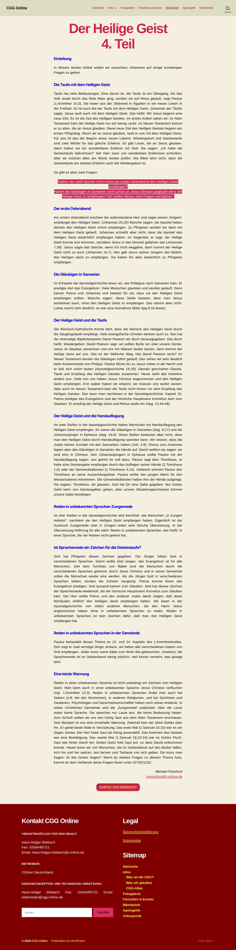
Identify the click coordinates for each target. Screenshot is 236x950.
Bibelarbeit (172, 7)
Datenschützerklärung (140, 832)
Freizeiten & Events (150, 7)
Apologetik (189, 7)
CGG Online (16, 8)
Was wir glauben (139, 883)
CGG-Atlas (134, 888)
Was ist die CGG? (140, 877)
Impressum (132, 840)
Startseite (98, 7)
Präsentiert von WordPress (68, 940)
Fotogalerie (127, 7)
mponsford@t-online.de (164, 776)
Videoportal (206, 7)
